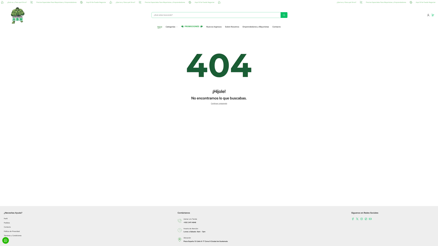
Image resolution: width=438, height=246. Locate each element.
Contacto (7, 227)
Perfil (6, 219)
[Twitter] (357, 219)
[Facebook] (353, 219)
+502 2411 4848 (190, 222)
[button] (432, 15)
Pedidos (7, 223)
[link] (171, 26)
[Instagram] (361, 219)
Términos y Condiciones (12, 235)
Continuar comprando (219, 103)
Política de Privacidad (12, 231)
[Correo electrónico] (370, 219)
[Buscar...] (284, 15)
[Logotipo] (18, 15)
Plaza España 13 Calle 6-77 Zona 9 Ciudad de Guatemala (206, 241)
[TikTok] (366, 219)
